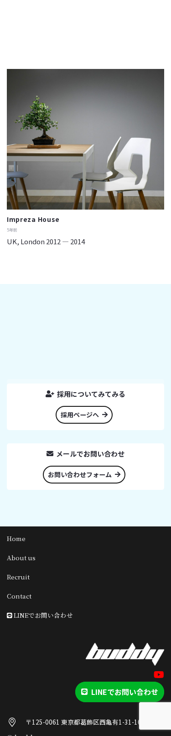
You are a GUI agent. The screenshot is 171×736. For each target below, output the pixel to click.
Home (16, 538)
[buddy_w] (125, 654)
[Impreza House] (85, 74)
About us (21, 557)
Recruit (18, 576)
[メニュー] (152, 16)
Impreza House (33, 219)
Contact (19, 595)
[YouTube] (159, 674)
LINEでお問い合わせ (42, 615)
